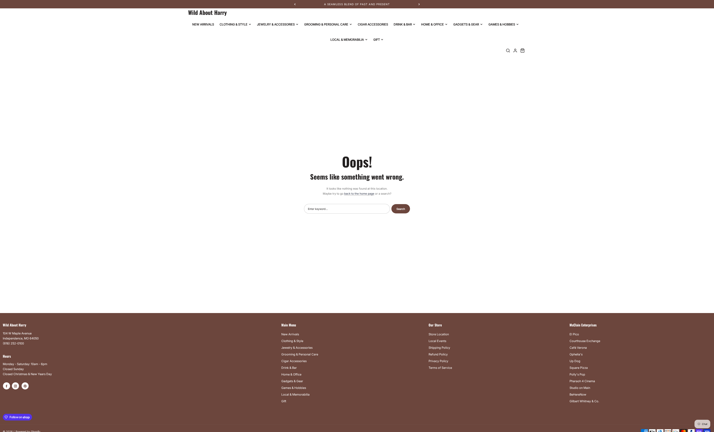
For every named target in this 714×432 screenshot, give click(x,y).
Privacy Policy (438, 361)
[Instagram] (15, 386)
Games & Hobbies (293, 388)
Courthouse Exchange (585, 341)
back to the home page (359, 193)
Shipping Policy (439, 347)
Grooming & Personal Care (299, 354)
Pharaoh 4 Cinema (582, 381)
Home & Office (291, 374)
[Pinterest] (25, 386)
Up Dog (575, 361)
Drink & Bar (289, 368)
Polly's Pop (577, 374)
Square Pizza (579, 368)
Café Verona (578, 347)
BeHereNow (578, 394)
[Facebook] (6, 386)
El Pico (574, 334)
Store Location (439, 334)
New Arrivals (290, 334)
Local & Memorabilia (295, 394)
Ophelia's (576, 354)
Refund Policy (438, 354)
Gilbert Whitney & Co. (584, 401)
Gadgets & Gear (292, 381)
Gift (283, 401)
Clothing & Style (292, 341)
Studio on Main (580, 388)
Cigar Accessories (294, 361)
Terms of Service (440, 368)
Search (400, 208)
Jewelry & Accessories (297, 347)
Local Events (437, 341)
